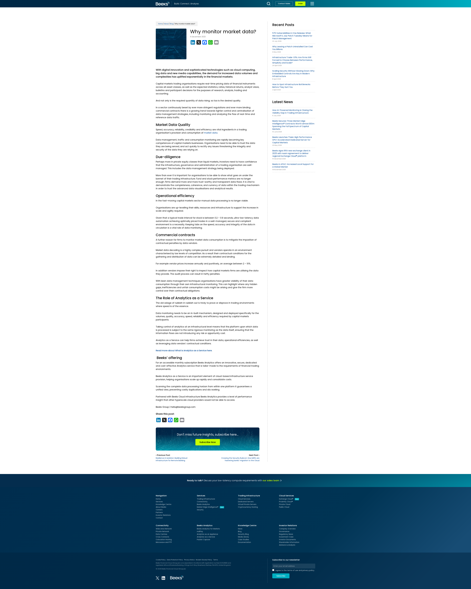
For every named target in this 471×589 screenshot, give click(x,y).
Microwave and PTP (164, 542)
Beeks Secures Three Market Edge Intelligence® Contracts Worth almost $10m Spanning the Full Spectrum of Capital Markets (293, 125)
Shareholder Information (289, 542)
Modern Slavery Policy (204, 560)
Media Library (243, 537)
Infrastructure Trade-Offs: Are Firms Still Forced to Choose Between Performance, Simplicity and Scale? (292, 60)
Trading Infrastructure (206, 499)
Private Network (162, 531)
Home (158, 499)
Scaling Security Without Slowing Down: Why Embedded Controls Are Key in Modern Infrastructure (293, 73)
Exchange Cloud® (288, 499)
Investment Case (286, 537)
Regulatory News (286, 534)
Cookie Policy (161, 560)
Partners (159, 512)
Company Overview (287, 529)
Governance (284, 531)
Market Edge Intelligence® (210, 507)
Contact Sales (284, 3)
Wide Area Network (164, 529)
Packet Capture (203, 539)
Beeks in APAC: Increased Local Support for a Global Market (293, 165)
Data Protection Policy (175, 560)
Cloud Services (244, 499)
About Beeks (161, 507)
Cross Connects (162, 537)
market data (210, 132)
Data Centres (161, 534)
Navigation (161, 495)
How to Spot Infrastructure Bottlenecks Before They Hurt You (291, 85)
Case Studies (243, 539)
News (240, 529)
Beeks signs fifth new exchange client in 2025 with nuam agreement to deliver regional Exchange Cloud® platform (291, 153)
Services (159, 502)
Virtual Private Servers (247, 504)
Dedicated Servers (246, 502)
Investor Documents (287, 539)
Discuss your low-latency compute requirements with (233, 480)
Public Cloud (284, 507)
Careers (159, 510)
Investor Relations (163, 515)
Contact (159, 518)
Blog (240, 531)
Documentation (244, 542)
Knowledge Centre (163, 504)
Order (300, 3)
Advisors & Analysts (287, 545)
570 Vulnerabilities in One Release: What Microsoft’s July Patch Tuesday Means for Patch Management (292, 36)
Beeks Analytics (203, 504)
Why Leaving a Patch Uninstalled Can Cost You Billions (292, 48)
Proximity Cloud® (286, 502)
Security (200, 510)
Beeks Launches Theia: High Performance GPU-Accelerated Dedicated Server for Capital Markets (292, 140)
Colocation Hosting (164, 539)
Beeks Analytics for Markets (208, 529)
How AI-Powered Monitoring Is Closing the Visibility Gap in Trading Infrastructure (292, 111)
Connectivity (202, 502)
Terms (215, 560)
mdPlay (200, 531)
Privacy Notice (189, 560)
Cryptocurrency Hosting (248, 507)
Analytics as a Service (206, 537)
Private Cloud (284, 504)
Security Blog (243, 534)
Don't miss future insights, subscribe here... (207, 438)
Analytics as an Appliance (207, 534)
